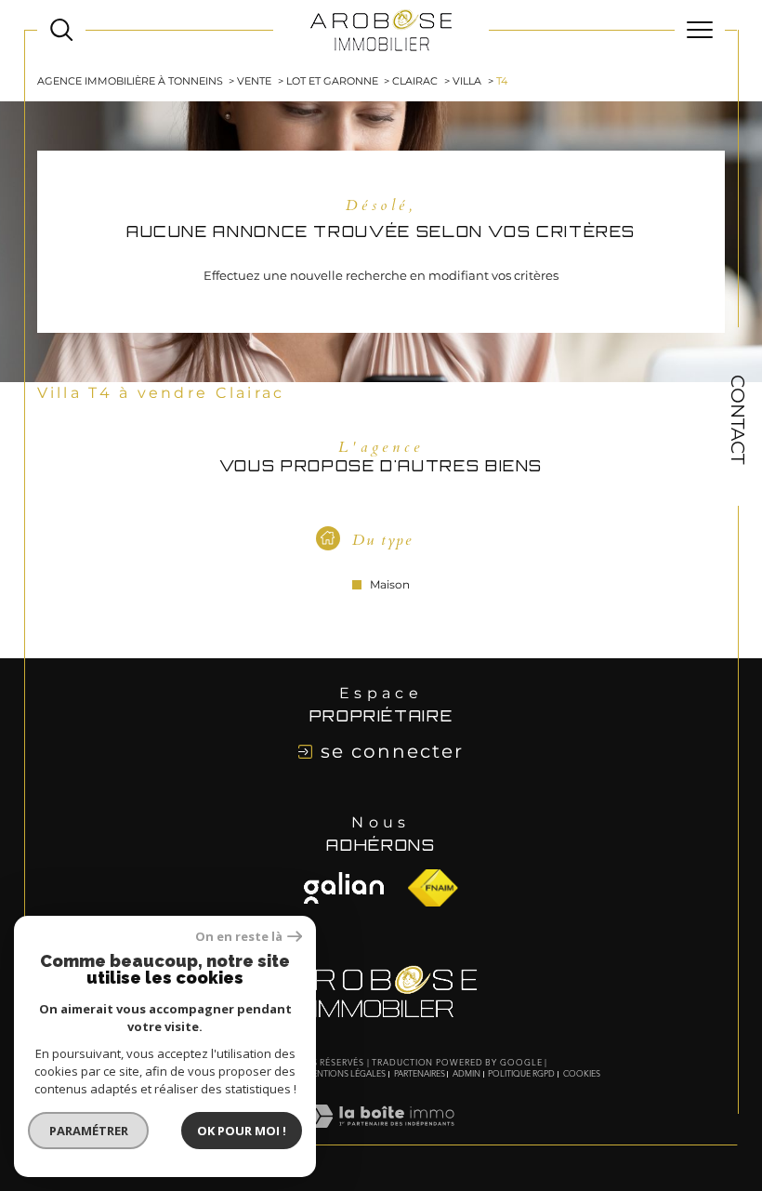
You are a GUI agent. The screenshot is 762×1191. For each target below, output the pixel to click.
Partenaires (419, 1074)
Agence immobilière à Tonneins (130, 80)
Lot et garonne (332, 80)
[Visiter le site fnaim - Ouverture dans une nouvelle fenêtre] (344, 888)
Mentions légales (345, 1074)
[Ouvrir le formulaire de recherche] (61, 30)
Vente (254, 80)
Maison (390, 584)
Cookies (581, 1074)
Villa (467, 80)
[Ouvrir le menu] (700, 30)
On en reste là (238, 937)
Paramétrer (88, 1130)
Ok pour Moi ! (241, 1130)
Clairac (415, 80)
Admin (466, 1074)
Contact (738, 419)
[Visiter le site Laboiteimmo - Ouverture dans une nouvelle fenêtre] (380, 1136)
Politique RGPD (521, 1074)
